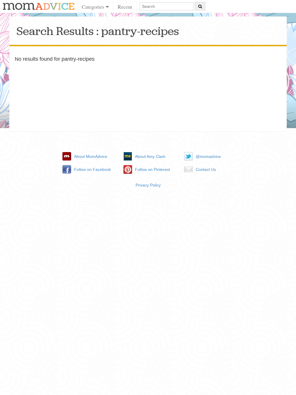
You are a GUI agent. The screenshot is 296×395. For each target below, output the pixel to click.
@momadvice (208, 156)
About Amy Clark (150, 156)
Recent (125, 6)
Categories (94, 6)
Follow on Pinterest (152, 169)
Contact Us (206, 169)
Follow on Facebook (92, 169)
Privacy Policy (148, 185)
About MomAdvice (90, 156)
